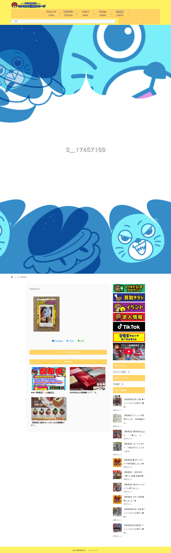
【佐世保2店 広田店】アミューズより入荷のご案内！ (134, 529)
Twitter (71, 341)
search (139, 21)
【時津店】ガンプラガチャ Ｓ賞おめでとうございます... (134, 447)
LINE (82, 341)
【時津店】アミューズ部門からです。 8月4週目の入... (134, 419)
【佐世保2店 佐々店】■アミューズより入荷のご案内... (134, 403)
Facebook (58, 341)
